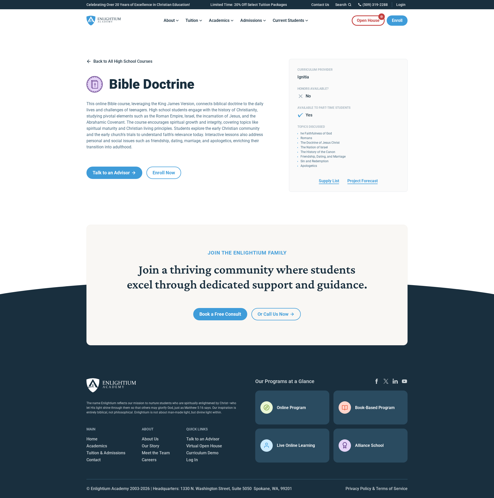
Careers (149, 459)
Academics (96, 445)
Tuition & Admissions (105, 452)
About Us (150, 439)
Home (92, 439)
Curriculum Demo (202, 452)
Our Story (150, 445)
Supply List (329, 180)
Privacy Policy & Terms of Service (377, 488)
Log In (192, 459)
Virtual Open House (204, 445)
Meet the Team (156, 452)
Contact (93, 459)
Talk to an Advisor (202, 439)
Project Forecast (362, 180)
